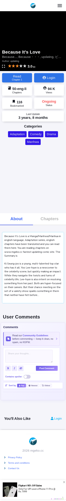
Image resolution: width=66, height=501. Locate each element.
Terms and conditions (19, 463)
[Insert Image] (21, 368)
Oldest (47, 385)
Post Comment (46, 368)
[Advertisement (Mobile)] (33, 179)
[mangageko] (33, 5)
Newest (34, 385)
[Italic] (14, 368)
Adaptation (17, 134)
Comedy (36, 134)
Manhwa (33, 142)
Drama (51, 134)
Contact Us (13, 468)
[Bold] (8, 368)
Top (22, 385)
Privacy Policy (15, 457)
